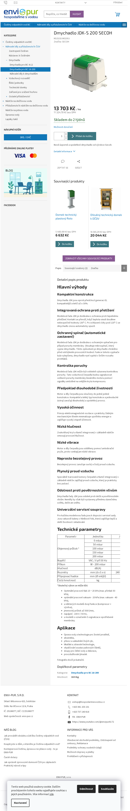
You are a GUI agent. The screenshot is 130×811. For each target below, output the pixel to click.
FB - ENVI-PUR (78, 717)
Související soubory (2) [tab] (76, 268)
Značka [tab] (94, 268)
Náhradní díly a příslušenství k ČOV (23, 46)
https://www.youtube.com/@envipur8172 (93, 722)
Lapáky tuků (12, 119)
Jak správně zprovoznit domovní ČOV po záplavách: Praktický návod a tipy (30, 764)
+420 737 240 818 (80, 712)
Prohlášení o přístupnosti (80, 756)
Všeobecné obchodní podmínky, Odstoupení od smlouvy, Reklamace (91, 742)
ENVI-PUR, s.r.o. (63, 777)
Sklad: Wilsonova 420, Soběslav (20, 701)
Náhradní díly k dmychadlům (24, 74)
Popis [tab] (58, 268)
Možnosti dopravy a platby (80, 752)
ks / (25, 137)
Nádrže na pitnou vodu (17, 110)
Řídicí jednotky (16, 83)
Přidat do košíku (84, 136)
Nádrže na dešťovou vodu (19, 101)
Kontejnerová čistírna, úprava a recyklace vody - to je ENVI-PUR (31, 751)
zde (52, 794)
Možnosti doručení (63, 127)
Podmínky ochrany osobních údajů (84, 747)
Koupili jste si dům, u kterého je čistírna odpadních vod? (32, 744)
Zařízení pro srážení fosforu (23, 92)
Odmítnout (86, 789)
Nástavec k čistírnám (19, 55)
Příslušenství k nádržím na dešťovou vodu (27, 105)
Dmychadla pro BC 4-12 (21, 65)
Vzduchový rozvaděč (19, 78)
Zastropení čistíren (18, 51)
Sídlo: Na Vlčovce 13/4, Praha (18, 706)
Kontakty (60, 2)
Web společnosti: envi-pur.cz (18, 716)
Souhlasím (107, 789)
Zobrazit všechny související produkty (88, 258)
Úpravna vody (12, 115)
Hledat (77, 14)
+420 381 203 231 (80, 707)
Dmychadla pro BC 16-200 (22, 69)
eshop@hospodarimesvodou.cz (88, 702)
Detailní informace (63, 151)
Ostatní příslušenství (19, 96)
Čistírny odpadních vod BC (19, 42)
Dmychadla (14, 60)
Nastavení (20, 803)
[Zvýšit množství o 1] (66, 134)
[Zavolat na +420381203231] (9, 2)
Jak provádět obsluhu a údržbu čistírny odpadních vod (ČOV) (31, 737)
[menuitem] (17, 24)
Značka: (61, 41)
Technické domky (18, 87)
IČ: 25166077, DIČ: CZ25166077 (19, 711)
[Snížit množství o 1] (66, 138)
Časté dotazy (10, 757)
